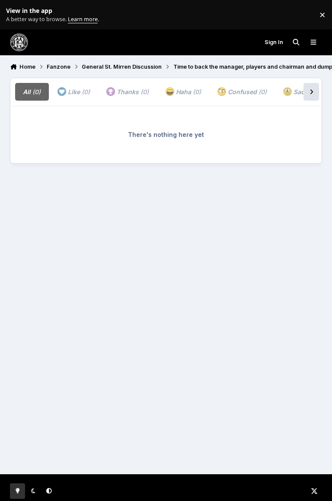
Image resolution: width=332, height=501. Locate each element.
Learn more (16, 15)
